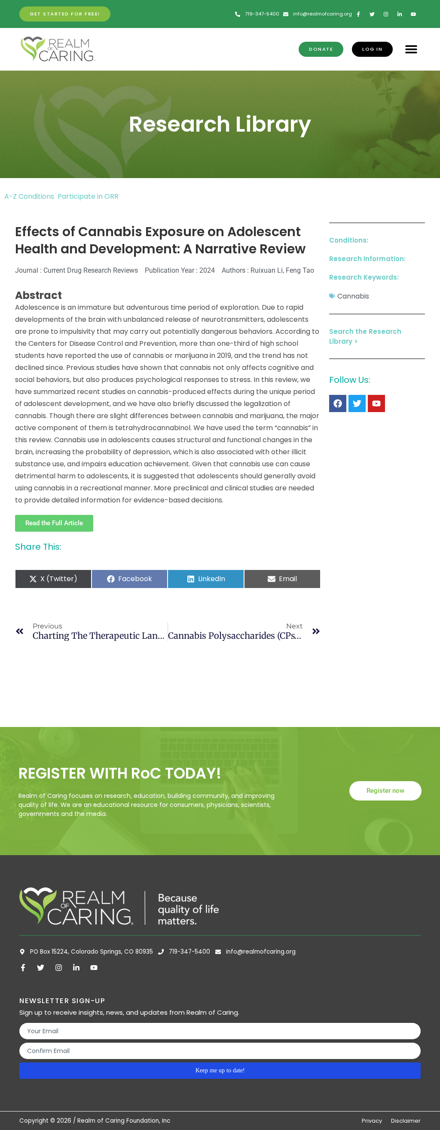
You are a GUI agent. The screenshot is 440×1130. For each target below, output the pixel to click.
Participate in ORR (88, 196)
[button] (411, 49)
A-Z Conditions (30, 196)
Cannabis (353, 296)
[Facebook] (337, 403)
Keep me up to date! (220, 1070)
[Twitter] (357, 403)
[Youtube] (376, 403)
